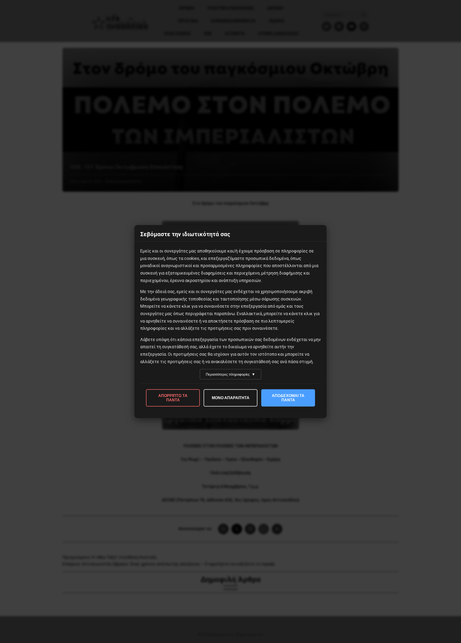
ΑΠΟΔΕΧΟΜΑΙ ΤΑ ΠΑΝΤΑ (288, 398)
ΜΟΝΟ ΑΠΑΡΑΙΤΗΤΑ (230, 398)
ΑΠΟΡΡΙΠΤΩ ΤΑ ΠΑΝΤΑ (173, 398)
